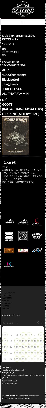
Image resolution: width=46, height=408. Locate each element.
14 (5, 347)
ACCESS (5, 306)
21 (5, 353)
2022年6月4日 (8, 44)
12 (35, 341)
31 (5, 335)
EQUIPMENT (7, 303)
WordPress (6, 398)
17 (23, 347)
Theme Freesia (33, 396)
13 (41, 341)
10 (23, 341)
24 (23, 353)
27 (41, 353)
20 (41, 347)
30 (17, 359)
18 (29, 347)
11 (29, 341)
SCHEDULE (6, 295)
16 (17, 347)
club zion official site (10, 395)
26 (35, 353)
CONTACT (6, 309)
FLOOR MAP (7, 298)
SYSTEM (5, 300)
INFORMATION (8, 292)
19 (35, 347)
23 (17, 353)
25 (29, 353)
